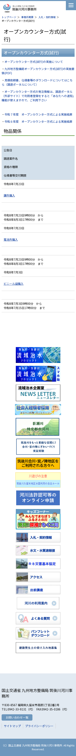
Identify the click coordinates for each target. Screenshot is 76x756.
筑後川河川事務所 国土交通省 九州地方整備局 (33, 8)
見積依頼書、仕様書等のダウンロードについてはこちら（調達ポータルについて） (37, 82)
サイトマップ (12, 726)
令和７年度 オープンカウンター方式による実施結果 (38, 114)
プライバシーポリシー (39, 726)
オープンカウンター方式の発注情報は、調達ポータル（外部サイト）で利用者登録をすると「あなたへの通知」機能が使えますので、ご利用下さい (38, 96)
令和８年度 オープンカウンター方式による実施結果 (38, 121)
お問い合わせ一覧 (17, 717)
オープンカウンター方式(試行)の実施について (33, 62)
